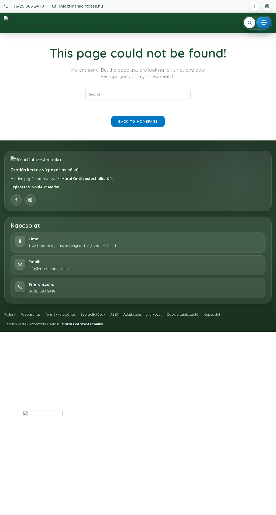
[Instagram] (267, 6)
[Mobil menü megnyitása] (263, 22)
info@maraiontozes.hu (49, 268)
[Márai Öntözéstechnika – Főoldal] (27, 22)
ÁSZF (114, 314)
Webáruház (30, 314)
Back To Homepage (138, 121)
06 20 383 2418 (42, 291)
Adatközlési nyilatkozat (142, 314)
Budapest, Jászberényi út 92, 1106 (61, 464)
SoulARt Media (45, 187)
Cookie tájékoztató (183, 314)
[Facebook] (254, 6)
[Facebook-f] (101, 413)
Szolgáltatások (93, 314)
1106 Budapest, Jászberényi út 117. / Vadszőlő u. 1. (73, 245)
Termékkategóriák (60, 314)
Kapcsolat (211, 314)
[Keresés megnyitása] (249, 22)
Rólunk (10, 314)
